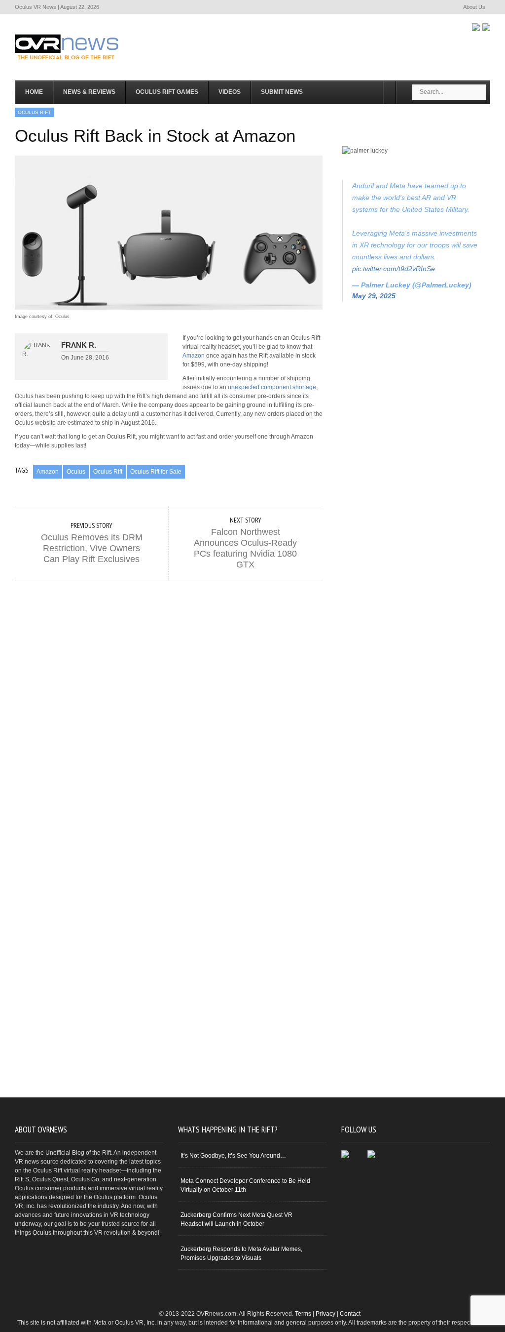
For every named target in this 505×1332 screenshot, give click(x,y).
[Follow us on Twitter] (486, 27)
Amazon (193, 355)
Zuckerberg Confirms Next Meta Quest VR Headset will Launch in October (236, 1219)
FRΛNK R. (78, 345)
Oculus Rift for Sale (155, 471)
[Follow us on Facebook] (476, 27)
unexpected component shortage (272, 387)
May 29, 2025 (374, 296)
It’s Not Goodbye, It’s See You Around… (233, 1155)
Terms (303, 1313)
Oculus (76, 471)
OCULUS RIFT (34, 112)
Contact (350, 1313)
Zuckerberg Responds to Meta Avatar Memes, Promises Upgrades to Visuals (241, 1253)
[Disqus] (169, 703)
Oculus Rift (107, 471)
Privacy (325, 1313)
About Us (474, 7)
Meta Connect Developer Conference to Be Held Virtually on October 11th (245, 1185)
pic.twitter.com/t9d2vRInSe (393, 269)
